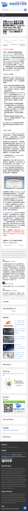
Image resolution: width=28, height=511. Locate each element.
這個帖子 (19, 94)
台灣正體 (16, 430)
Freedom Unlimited (19, 133)
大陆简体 (8, 430)
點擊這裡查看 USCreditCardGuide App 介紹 (12, 373)
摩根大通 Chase (15, 44)
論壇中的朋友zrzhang (18, 191)
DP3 (11, 54)
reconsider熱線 (14, 70)
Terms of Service (5, 508)
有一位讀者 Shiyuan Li (9, 212)
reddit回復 (20, 110)
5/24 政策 (20, 137)
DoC (21, 77)
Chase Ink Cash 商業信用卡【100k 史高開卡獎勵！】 (19, 338)
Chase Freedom (7, 133)
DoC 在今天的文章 (17, 59)
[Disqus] (14, 277)
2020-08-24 (14, 40)
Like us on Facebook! (8, 419)
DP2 (8, 54)
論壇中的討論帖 (10, 157)
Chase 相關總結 (5, 45)
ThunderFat (6, 40)
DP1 (5, 54)
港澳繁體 (12, 430)
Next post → (22, 245)
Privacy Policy (15, 508)
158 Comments (9, 42)
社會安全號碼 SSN (22, 45)
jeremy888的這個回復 (18, 155)
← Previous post (7, 245)
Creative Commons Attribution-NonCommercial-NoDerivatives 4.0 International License (13, 456)
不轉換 (4, 430)
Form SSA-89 (6, 197)
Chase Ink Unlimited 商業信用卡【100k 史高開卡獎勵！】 (19, 330)
